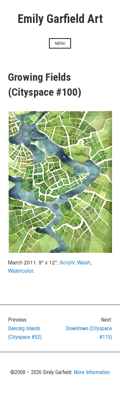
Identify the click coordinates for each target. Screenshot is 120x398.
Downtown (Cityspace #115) (89, 328)
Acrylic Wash (75, 262)
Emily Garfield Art (60, 19)
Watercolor (20, 270)
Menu (60, 43)
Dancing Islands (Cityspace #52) (25, 328)
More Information (92, 372)
